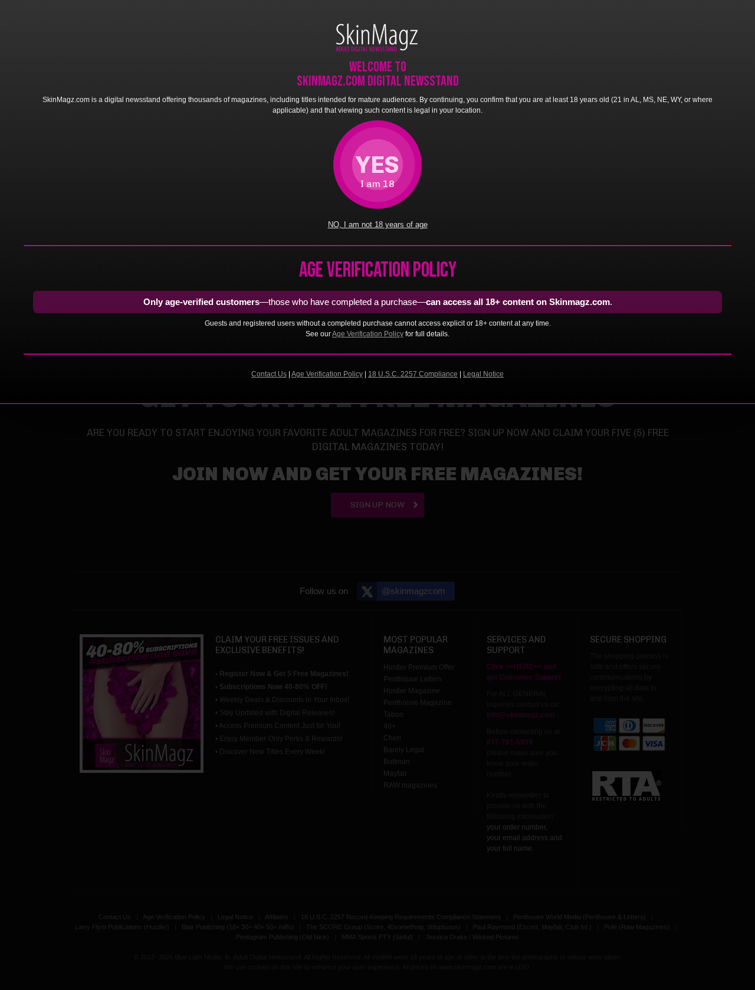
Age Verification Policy (367, 334)
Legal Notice (483, 374)
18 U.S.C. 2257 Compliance (413, 374)
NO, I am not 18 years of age (378, 225)
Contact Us (269, 374)
